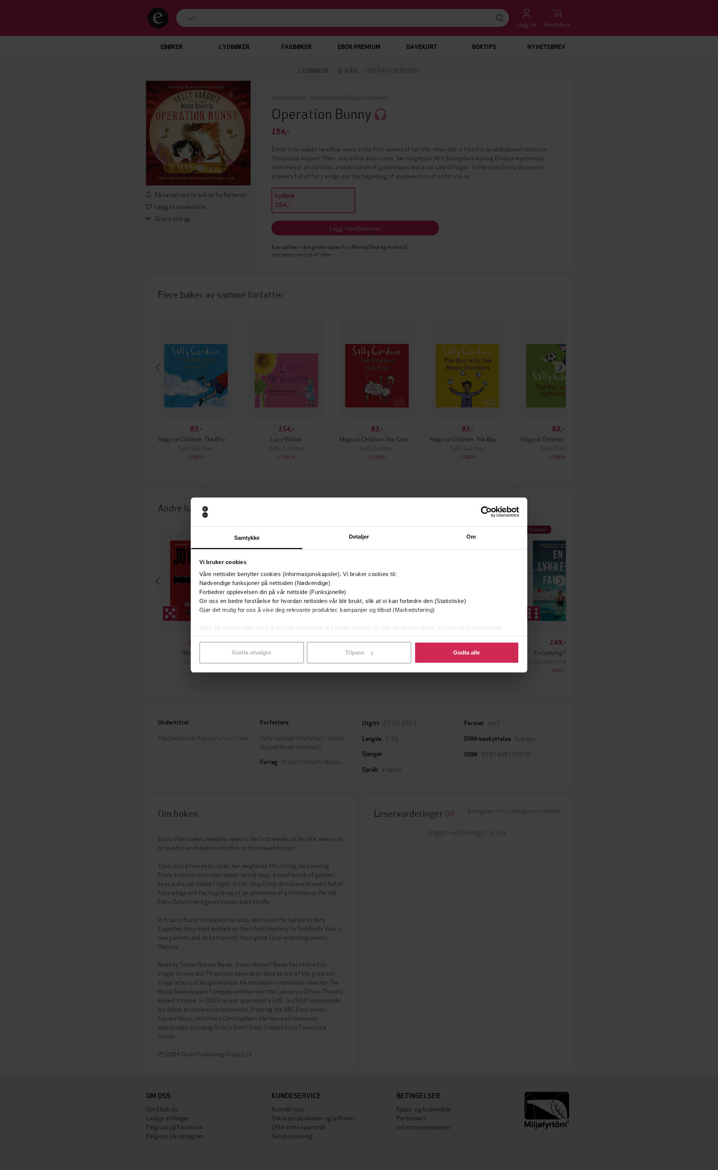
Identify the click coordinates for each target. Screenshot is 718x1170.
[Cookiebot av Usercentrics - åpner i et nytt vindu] (486, 512)
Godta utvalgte (251, 652)
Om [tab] (471, 536)
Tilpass (354, 652)
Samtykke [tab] (247, 538)
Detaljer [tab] (359, 536)
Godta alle (466, 652)
